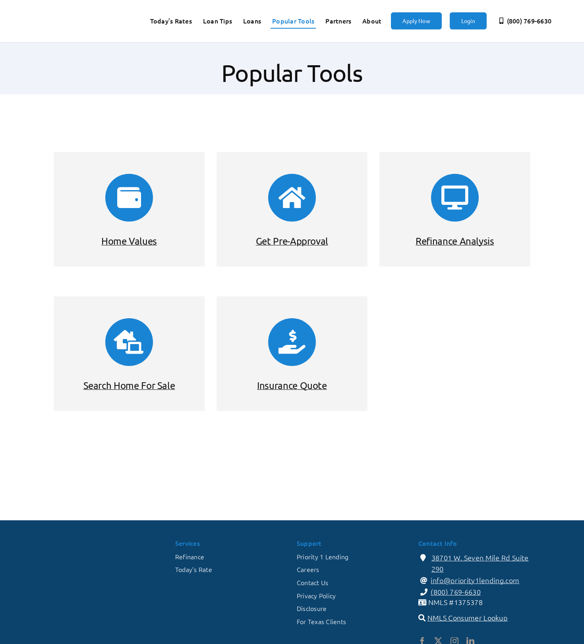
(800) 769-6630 (456, 591)
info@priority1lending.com (475, 580)
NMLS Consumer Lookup (467, 617)
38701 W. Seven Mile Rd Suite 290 (480, 563)
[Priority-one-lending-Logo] (68, 9)
